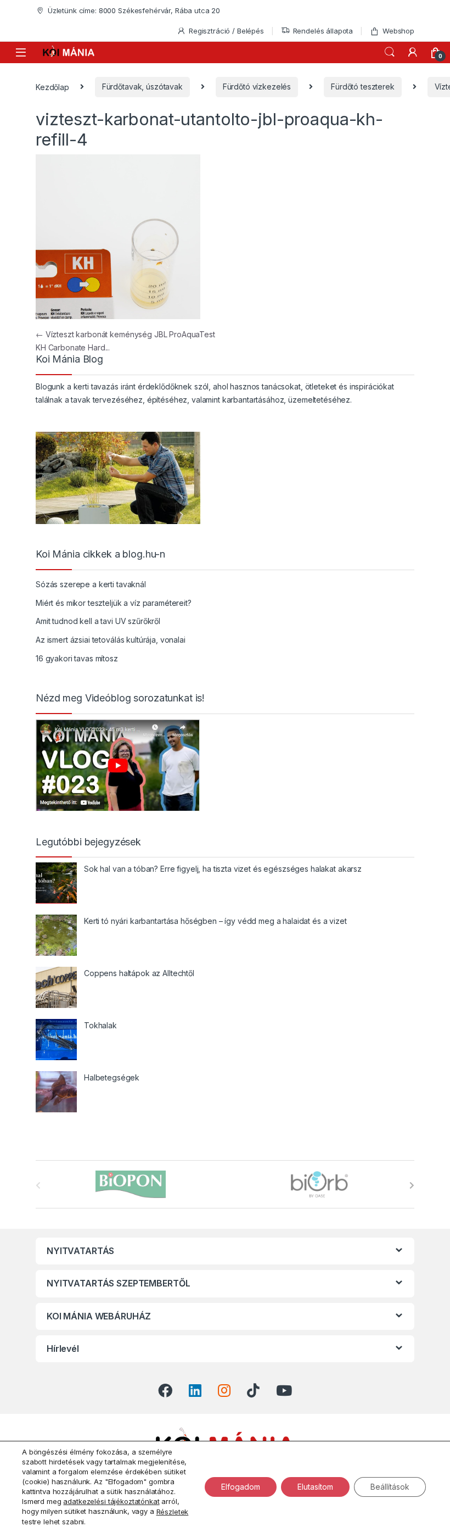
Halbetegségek (111, 1077)
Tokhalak (100, 1025)
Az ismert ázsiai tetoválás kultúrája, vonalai (110, 639)
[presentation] (411, 1185)
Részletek (172, 1511)
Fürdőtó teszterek (363, 86)
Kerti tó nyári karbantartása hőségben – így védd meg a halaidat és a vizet (215, 921)
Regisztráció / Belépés (226, 30)
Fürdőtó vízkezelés (257, 86)
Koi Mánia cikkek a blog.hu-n (100, 554)
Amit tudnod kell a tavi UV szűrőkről (98, 621)
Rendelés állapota (323, 30)
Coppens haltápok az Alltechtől (139, 973)
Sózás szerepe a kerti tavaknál (91, 584)
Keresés (390, 52)
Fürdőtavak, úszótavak (142, 86)
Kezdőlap (52, 86)
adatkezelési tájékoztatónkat (111, 1501)
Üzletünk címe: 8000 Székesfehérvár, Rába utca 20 (134, 10)
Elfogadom (240, 1486)
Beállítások (389, 1486)
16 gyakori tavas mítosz (77, 658)
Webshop (398, 30)
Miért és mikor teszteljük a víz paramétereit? (114, 603)
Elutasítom (315, 1486)
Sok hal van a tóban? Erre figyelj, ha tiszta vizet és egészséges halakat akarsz (223, 868)
